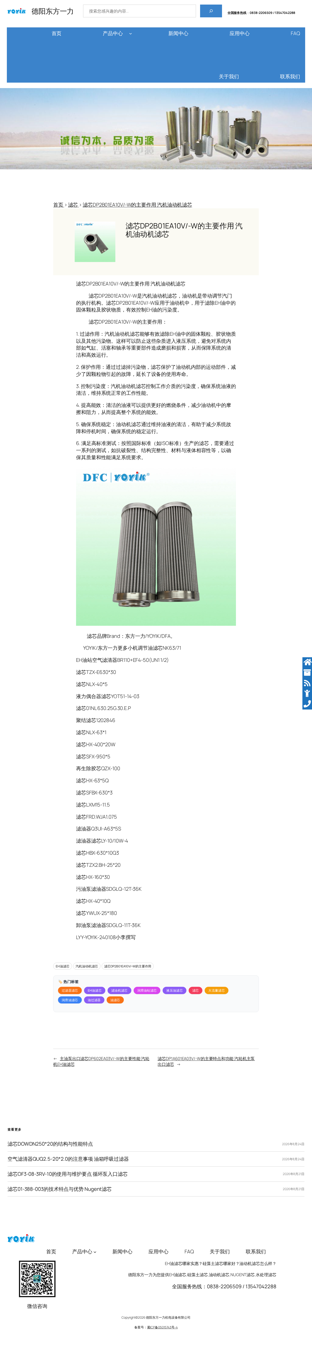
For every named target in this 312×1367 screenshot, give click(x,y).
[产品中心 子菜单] (130, 33)
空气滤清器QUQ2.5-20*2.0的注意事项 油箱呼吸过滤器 (68, 1159)
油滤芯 (115, 1000)
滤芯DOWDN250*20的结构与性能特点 (50, 1144)
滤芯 (195, 990)
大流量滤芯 (216, 990)
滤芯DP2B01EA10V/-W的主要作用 (127, 966)
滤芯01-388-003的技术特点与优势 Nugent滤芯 (60, 1189)
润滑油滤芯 (70, 1000)
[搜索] (211, 11)
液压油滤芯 (174, 990)
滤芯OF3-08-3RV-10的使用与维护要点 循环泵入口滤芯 (68, 1174)
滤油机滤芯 (119, 990)
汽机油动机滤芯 (87, 966)
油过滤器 (94, 1000)
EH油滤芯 (62, 966)
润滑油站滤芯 (147, 990)
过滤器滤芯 (70, 990)
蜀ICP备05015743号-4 (162, 1327)
